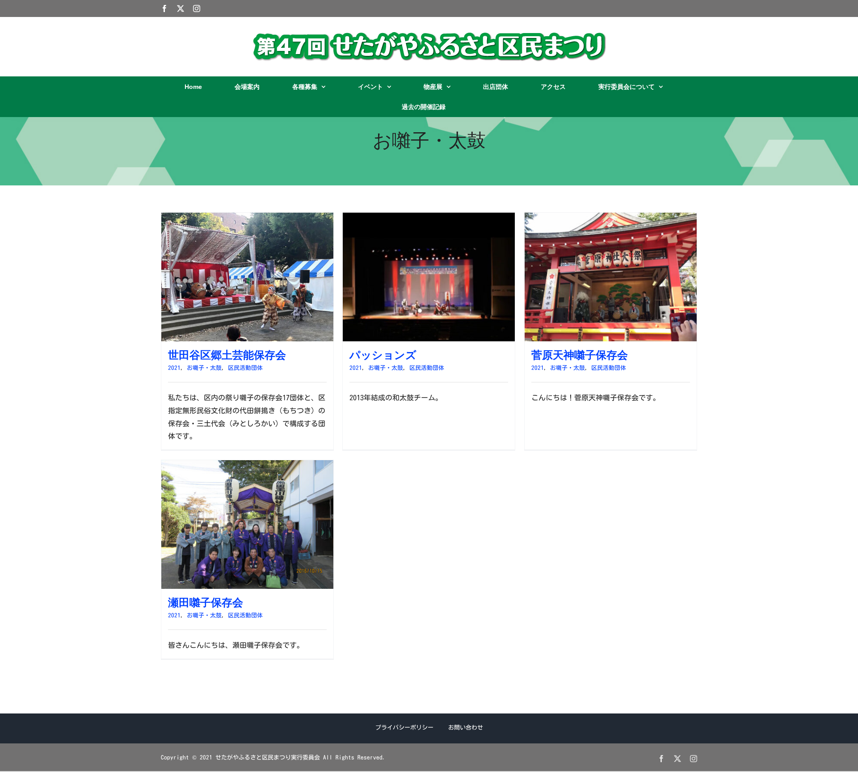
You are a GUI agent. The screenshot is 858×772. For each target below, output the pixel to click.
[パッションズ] (429, 218)
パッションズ (382, 355)
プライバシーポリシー (404, 727)
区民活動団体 (245, 368)
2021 (174, 368)
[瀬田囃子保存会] (247, 466)
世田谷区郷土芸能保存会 (227, 355)
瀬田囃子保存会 (205, 602)
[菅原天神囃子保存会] (611, 218)
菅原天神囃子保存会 (579, 355)
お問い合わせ (465, 727)
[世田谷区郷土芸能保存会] (247, 218)
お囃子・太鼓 (204, 368)
